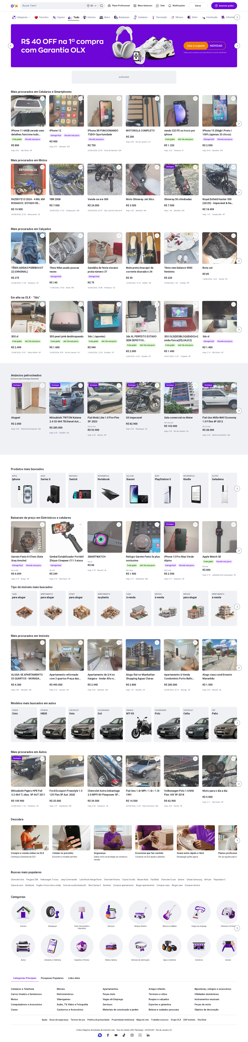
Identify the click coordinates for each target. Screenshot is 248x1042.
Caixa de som (17, 885)
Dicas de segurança (59, 1020)
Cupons (61, 17)
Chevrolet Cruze (168, 879)
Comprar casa (163, 885)
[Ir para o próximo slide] (239, 124)
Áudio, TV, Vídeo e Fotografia (72, 1004)
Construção (212, 17)
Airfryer (207, 879)
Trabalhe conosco (159, 1020)
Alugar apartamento (145, 885)
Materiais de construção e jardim (120, 1009)
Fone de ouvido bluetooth (74, 885)
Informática (232, 17)
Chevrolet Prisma (112, 879)
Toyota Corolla (128, 879)
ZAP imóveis (189, 1020)
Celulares (143, 17)
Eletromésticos (65, 994)
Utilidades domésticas (207, 994)
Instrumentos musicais (207, 999)
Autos (107, 17)
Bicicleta (107, 885)
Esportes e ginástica (160, 1004)
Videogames (63, 999)
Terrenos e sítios (158, 994)
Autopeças (124, 17)
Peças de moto (203, 1004)
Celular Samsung (194, 879)
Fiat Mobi (155, 879)
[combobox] (62, 5)
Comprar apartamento (123, 885)
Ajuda (44, 1020)
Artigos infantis (157, 989)
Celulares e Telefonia (22, 989)
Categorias (22, 17)
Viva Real (202, 1020)
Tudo (76, 17)
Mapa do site (142, 1020)
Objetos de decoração (207, 1009)
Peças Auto (109, 994)
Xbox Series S (94, 885)
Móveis (179, 17)
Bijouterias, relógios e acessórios (213, 989)
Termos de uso (78, 1020)
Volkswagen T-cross (49, 879)
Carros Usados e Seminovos (26, 994)
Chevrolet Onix (17, 879)
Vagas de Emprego (113, 999)
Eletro (195, 17)
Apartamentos (110, 989)
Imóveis (91, 17)
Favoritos (44, 17)
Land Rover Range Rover (91, 879)
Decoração (161, 17)
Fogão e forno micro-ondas (48, 885)
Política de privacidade (98, 1020)
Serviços (107, 1004)
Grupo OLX (176, 1020)
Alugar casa (177, 885)
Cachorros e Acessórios (70, 1009)
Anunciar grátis (226, 6)
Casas (14, 1009)
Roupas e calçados (159, 999)
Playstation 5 (219, 879)
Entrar (198, 6)
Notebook (29, 885)
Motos (14, 999)
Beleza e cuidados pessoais (164, 1009)
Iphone (181, 879)
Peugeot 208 (32, 879)
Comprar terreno (192, 885)
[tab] (25, 978)
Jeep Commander (69, 879)
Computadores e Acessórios (26, 1004)
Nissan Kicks (142, 879)
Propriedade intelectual (123, 1020)
